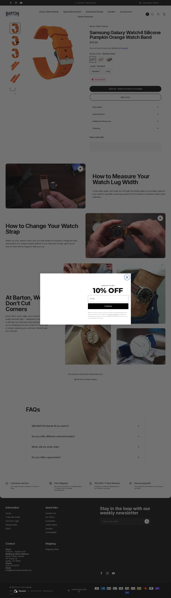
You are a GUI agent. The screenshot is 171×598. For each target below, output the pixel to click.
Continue (108, 306)
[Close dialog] (127, 274)
